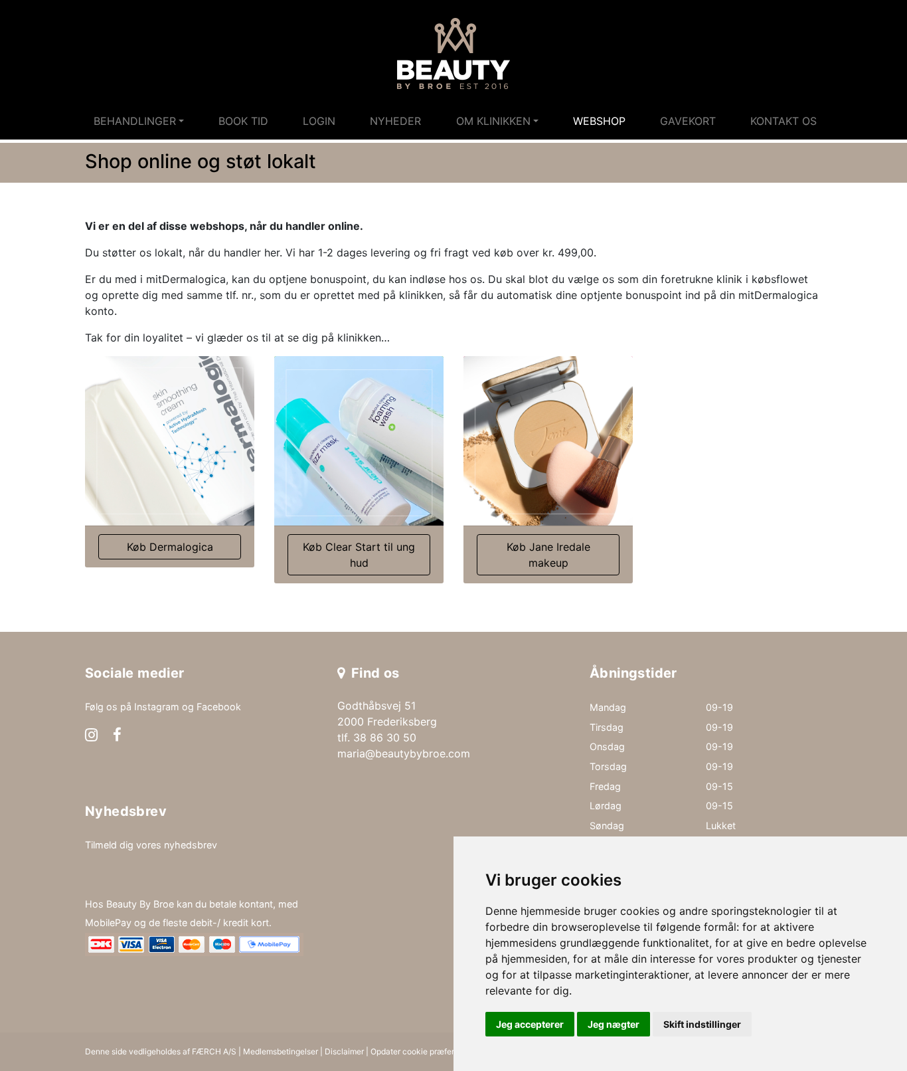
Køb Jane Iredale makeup (548, 554)
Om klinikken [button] (493, 121)
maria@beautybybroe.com (403, 753)
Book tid (243, 121)
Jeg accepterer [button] (530, 1024)
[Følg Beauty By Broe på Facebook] (117, 736)
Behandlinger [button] (135, 121)
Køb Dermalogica (170, 546)
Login (319, 121)
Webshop (599, 121)
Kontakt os (783, 121)
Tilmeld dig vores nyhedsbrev (151, 844)
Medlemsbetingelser (280, 1051)
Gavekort (688, 121)
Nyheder (395, 121)
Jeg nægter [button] (613, 1024)
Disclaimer (344, 1051)
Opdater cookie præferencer (423, 1051)
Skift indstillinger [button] (702, 1024)
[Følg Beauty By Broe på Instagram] (91, 736)
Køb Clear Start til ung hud (359, 554)
